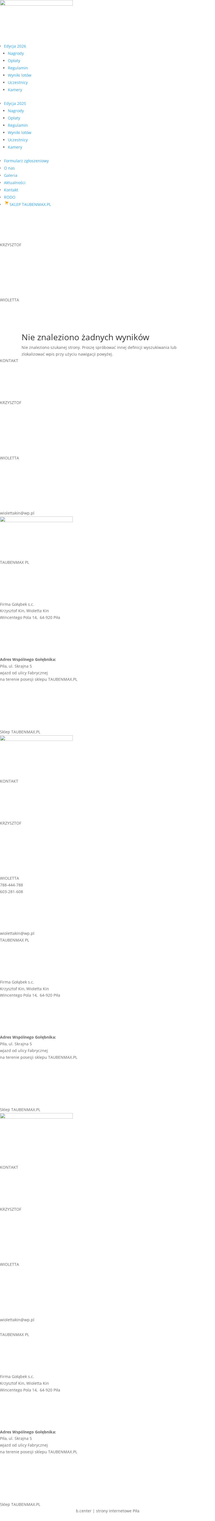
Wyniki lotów (19, 75)
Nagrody (16, 53)
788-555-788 (11, 251)
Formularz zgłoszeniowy (26, 160)
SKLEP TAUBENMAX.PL (30, 204)
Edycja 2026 (15, 46)
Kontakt (11, 190)
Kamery (15, 89)
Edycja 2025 (15, 103)
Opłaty (14, 60)
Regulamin (18, 68)
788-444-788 (11, 306)
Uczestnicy (18, 82)
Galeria (10, 175)
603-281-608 (11, 313)
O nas (9, 168)
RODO (9, 197)
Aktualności (14, 182)
